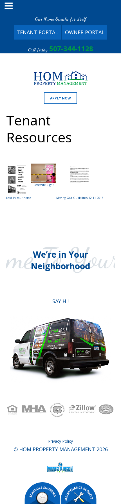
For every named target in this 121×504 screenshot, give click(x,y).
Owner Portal (84, 32)
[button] (10, 6)
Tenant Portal (37, 32)
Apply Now (60, 98)
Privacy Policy (60, 441)
